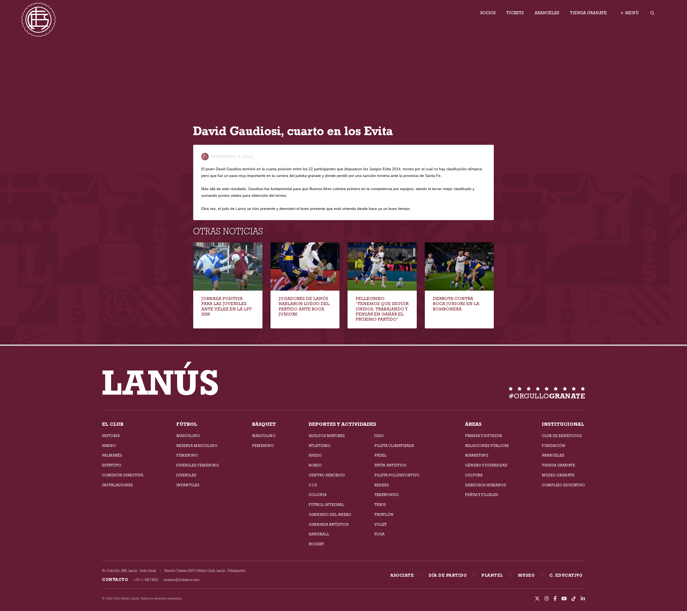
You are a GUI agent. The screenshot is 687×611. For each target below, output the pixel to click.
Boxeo (315, 465)
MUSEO (526, 575)
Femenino (187, 455)
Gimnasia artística (329, 524)
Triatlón (384, 514)
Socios (488, 12)
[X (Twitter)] (537, 598)
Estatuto (111, 465)
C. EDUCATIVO (565, 575)
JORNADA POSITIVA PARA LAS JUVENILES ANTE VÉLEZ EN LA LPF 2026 (226, 306)
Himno (109, 445)
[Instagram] (547, 598)
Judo (379, 436)
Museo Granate (558, 475)
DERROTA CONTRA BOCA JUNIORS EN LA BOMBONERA (456, 303)
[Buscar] (652, 13)
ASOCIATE (402, 575)
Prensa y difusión (483, 436)
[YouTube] (564, 598)
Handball (319, 534)
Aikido (315, 455)
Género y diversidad (486, 465)
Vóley (380, 524)
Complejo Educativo (563, 485)
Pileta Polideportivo (396, 475)
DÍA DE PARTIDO (448, 575)
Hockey (316, 544)
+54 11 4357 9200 (145, 580)
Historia (111, 436)
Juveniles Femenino (197, 465)
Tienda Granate (588, 12)
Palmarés (112, 455)
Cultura (474, 475)
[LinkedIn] (583, 598)
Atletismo (320, 445)
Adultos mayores (327, 436)
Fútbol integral (326, 504)
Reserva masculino (196, 445)
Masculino (188, 436)
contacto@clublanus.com (181, 580)
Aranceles (547, 12)
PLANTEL (492, 575)
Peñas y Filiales (481, 494)
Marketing (476, 455)
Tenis (380, 504)
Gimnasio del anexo (330, 514)
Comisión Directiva (122, 475)
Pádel (380, 455)
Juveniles (186, 475)
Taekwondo (386, 494)
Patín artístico (390, 465)
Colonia (318, 494)
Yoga (379, 534)
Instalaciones (117, 485)
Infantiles (187, 485)
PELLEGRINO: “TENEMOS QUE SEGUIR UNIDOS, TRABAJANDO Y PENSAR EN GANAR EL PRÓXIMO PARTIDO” (382, 309)
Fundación (553, 445)
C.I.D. (313, 485)
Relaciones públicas (487, 445)
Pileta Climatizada (394, 445)
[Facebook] (555, 598)
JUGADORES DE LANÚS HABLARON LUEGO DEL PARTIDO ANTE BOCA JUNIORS (304, 306)
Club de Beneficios (562, 436)
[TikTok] (574, 598)
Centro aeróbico (327, 475)
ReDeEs (381, 485)
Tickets (515, 12)
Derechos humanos (485, 485)
